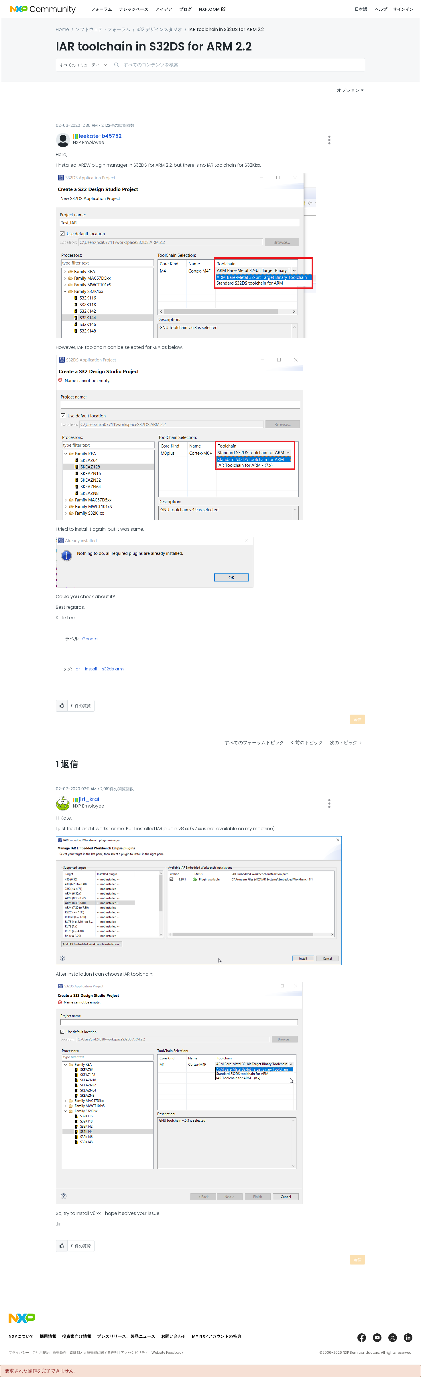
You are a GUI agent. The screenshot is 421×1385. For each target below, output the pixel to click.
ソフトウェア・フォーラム (102, 29)
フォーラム (101, 9)
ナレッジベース (133, 9)
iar (77, 669)
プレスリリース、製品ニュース (126, 1336)
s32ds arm (113, 669)
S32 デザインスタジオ (159, 29)
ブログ (185, 9)
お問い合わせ (173, 1336)
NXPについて (21, 1336)
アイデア (164, 9)
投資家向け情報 (76, 1336)
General (90, 639)
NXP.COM (209, 9)
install (91, 669)
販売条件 (59, 1352)
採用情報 (48, 1336)
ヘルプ (381, 9)
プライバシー (19, 1352)
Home (62, 29)
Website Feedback (167, 1352)
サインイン (403, 9)
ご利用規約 (41, 1352)
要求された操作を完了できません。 (41, 1371)
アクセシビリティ (134, 1352)
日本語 (361, 9)
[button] (329, 140)
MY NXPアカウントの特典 (216, 1336)
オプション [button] (348, 90)
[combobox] (237, 64)
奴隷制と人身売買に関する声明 (94, 1352)
